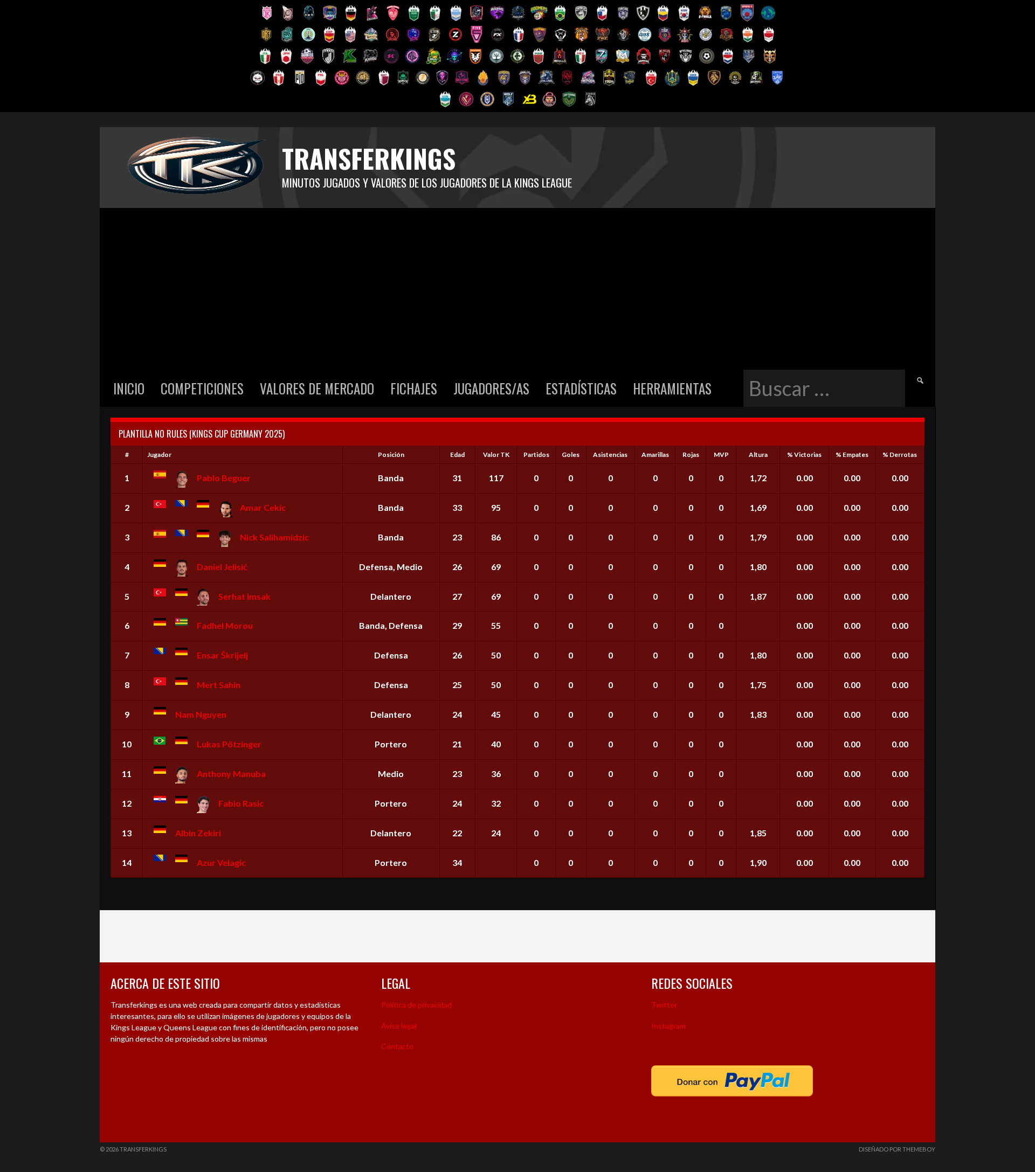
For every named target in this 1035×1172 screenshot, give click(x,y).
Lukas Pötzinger (229, 744)
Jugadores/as (491, 388)
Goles (570, 454)
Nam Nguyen (200, 714)
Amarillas (655, 454)
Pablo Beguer (224, 478)
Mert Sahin (218, 684)
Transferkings (369, 158)
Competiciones (202, 388)
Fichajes (413, 388)
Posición (391, 454)
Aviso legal (399, 1025)
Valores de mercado (317, 388)
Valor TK (496, 454)
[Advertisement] (517, 288)
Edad (457, 454)
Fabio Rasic (241, 803)
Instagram (668, 1025)
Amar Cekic (263, 507)
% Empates (852, 454)
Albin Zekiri (198, 833)
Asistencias (610, 454)
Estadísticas (581, 388)
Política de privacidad (416, 1004)
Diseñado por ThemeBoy (897, 1149)
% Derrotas (899, 454)
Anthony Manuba (231, 773)
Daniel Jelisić (222, 566)
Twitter (664, 1004)
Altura (758, 454)
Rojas (690, 454)
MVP (721, 454)
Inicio (128, 388)
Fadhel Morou (225, 625)
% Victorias (804, 454)
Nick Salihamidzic (274, 537)
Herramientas (672, 388)
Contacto (397, 1046)
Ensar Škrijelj (222, 655)
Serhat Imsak (244, 596)
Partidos (536, 454)
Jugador (159, 454)
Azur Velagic (221, 862)
